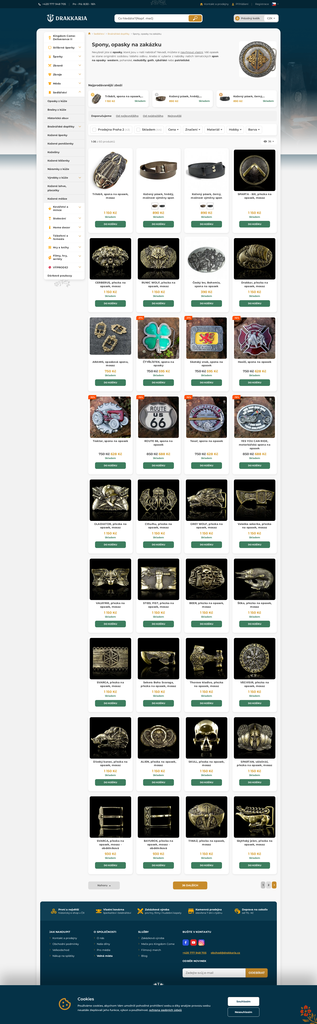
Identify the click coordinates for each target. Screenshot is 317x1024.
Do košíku (110, 224)
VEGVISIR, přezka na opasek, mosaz (254, 684)
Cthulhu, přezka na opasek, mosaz (158, 525)
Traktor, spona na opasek (110, 441)
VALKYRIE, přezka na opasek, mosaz (110, 604)
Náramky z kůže (58, 169)
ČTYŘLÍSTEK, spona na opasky (158, 363)
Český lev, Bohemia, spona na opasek (207, 284)
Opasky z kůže (57, 101)
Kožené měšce (57, 198)
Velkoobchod (60, 950)
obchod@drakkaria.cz (225, 952)
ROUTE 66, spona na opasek (158, 442)
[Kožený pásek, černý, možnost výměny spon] (162, 206)
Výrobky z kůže (58, 177)
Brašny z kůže (57, 109)
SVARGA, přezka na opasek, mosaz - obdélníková (110, 844)
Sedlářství (99, 33)
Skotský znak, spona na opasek (206, 363)
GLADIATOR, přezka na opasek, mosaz (110, 525)
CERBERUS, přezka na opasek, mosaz (110, 284)
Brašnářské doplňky (61, 126)
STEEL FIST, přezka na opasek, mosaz (158, 604)
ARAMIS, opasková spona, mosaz (110, 363)
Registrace (262, 4)
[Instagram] (201, 942)
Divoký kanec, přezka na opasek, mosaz (110, 763)
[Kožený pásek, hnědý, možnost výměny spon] (155, 206)
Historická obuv (58, 118)
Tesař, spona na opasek (206, 441)
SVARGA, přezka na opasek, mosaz (110, 684)
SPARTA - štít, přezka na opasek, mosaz (255, 195)
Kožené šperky (57, 135)
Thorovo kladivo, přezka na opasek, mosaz (206, 684)
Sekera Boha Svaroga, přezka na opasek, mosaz (158, 684)
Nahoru (102, 885)
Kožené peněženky (60, 143)
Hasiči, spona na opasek (254, 362)
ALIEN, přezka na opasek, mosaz (158, 763)
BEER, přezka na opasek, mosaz (206, 604)
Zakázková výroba (152, 938)
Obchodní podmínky (65, 944)
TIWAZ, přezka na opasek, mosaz (206, 842)
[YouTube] (193, 942)
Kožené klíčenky (59, 160)
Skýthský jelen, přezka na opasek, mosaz (255, 842)
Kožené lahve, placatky (57, 188)
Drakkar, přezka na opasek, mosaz (254, 284)
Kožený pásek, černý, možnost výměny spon (249, 98)
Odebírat (257, 973)
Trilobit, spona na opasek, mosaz (110, 195)
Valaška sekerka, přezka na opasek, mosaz (254, 525)
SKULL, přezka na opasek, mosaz (207, 763)
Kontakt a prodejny (216, 4)
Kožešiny (53, 152)
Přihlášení (242, 4)
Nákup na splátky (63, 956)
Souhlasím (243, 1001)
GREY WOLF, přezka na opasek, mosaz (206, 525)
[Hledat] (195, 18)
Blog (144, 956)
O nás (100, 938)
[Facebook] (186, 942)
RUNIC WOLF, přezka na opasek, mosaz (158, 284)
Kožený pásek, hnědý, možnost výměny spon (185, 98)
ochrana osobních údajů (165, 1010)
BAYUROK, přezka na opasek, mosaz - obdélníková (158, 844)
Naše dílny (103, 944)
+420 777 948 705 (54, 4)
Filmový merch (151, 950)
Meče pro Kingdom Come (157, 944)
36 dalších (190, 885)
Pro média (103, 950)
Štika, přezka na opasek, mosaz (255, 604)
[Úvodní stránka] (89, 33)
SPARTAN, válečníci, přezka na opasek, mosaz (254, 763)
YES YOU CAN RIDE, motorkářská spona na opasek (254, 444)
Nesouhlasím (243, 1012)
